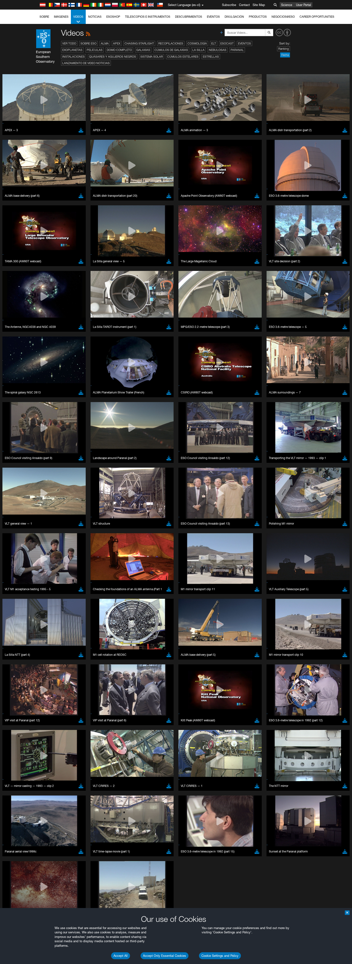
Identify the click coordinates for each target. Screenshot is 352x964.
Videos (78, 16)
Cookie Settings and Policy (219, 956)
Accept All (121, 956)
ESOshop (113, 16)
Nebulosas (217, 50)
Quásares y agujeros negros (112, 56)
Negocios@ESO (283, 16)
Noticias (95, 16)
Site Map (259, 5)
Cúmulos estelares (183, 56)
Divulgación (234, 16)
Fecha (285, 55)
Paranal (237, 50)
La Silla (198, 50)
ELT (213, 43)
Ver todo (69, 43)
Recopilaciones (170, 43)
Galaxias (143, 50)
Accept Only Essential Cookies (164, 956)
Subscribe (229, 5)
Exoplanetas (72, 50)
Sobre (44, 16)
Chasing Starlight (139, 43)
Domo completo (119, 50)
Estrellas (211, 56)
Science (286, 5)
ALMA (105, 43)
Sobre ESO (88, 43)
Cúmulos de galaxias (171, 50)
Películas (94, 50)
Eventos (213, 16)
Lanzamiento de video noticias (86, 63)
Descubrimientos (188, 16)
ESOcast (227, 43)
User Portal (303, 5)
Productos (258, 16)
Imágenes (61, 16)
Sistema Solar (151, 56)
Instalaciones (73, 56)
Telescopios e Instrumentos (147, 16)
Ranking (283, 48)
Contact (244, 5)
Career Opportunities (317, 16)
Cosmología (197, 43)
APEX (116, 43)
